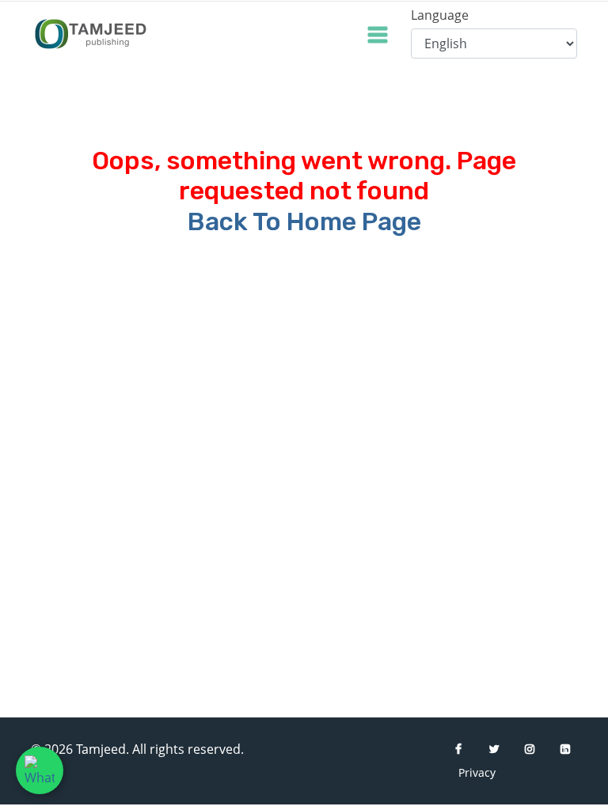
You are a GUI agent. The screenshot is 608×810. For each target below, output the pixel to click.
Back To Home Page (304, 221)
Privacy (470, 772)
